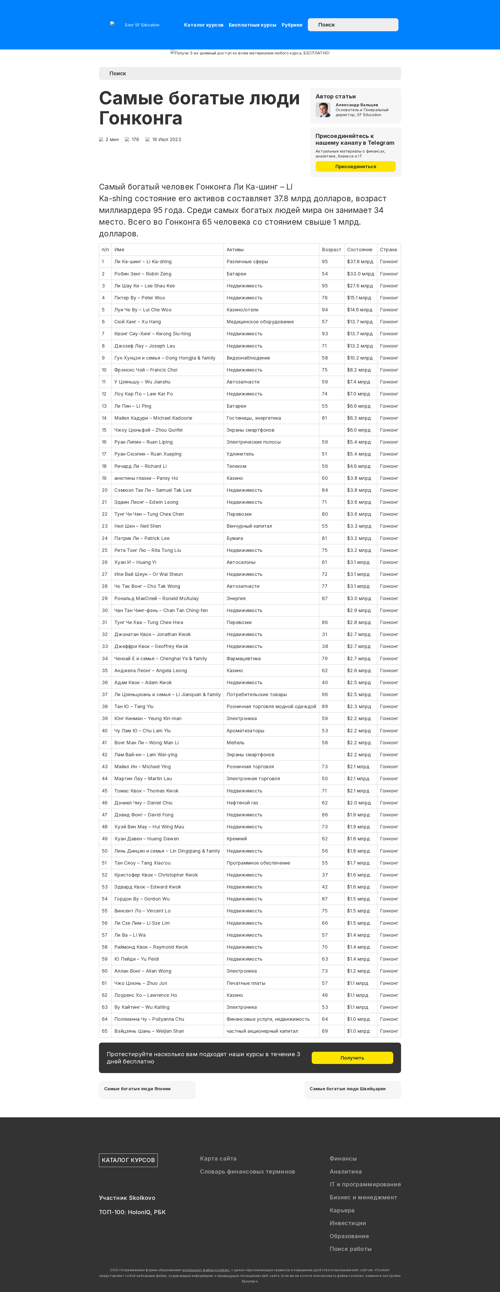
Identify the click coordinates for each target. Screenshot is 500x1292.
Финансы (343, 1158)
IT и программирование (365, 1184)
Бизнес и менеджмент (363, 1197)
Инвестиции (348, 1223)
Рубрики (292, 25)
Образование (349, 1236)
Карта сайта (218, 1158)
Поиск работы (351, 1248)
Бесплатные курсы (253, 25)
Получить (352, 1058)
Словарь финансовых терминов (247, 1171)
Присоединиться (355, 166)
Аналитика (346, 1171)
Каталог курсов (204, 25)
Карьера (342, 1210)
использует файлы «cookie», (206, 1270)
